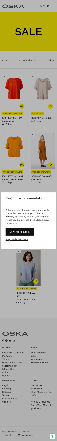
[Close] (51, 197)
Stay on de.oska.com (17, 239)
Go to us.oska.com (20, 231)
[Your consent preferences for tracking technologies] (52, 436)
